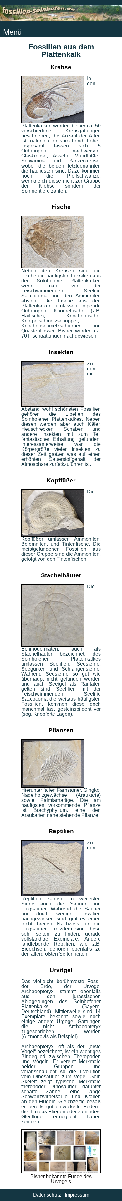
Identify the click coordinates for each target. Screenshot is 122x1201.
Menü (12, 32)
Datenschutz (47, 1195)
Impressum (77, 1195)
